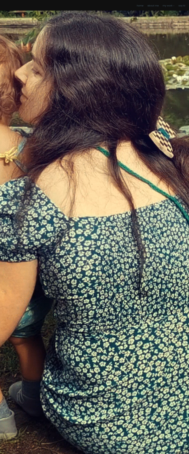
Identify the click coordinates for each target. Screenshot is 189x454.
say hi (181, 5)
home (140, 5)
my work (168, 5)
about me (153, 5)
